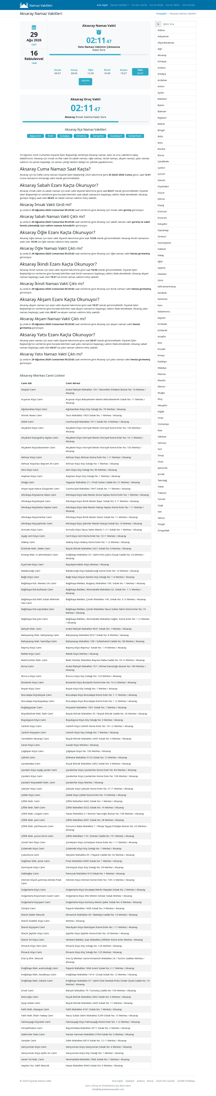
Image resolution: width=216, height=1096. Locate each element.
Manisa (165, 374)
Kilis (162, 342)
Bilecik (165, 123)
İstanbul (166, 273)
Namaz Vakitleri (40, 5)
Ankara (165, 67)
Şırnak (164, 474)
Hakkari (166, 248)
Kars (162, 305)
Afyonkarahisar (174, 42)
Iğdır (165, 261)
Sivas (163, 461)
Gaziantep (168, 230)
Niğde (164, 411)
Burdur (165, 148)
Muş (162, 399)
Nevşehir (167, 405)
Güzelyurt (116, 136)
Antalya (166, 73)
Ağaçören (35, 136)
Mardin (165, 380)
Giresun (166, 236)
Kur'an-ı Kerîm (139, 4)
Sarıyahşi (98, 136)
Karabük (166, 292)
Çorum (165, 173)
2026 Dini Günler (165, 1080)
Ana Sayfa (102, 4)
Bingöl (165, 130)
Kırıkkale (167, 323)
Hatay (164, 255)
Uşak (163, 505)
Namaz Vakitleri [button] (118, 4)
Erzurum (167, 217)
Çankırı (165, 167)
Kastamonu (170, 311)
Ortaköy (81, 136)
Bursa (164, 155)
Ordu (163, 417)
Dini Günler (188, 4)
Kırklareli (167, 330)
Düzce (164, 192)
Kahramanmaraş (175, 286)
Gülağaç (65, 136)
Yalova (165, 517)
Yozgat (165, 524)
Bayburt (166, 117)
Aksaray (166, 55)
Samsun (166, 442)
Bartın (164, 105)
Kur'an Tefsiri (173, 4)
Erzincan (167, 211)
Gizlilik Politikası (186, 1080)
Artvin (164, 86)
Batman (166, 111)
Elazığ (164, 205)
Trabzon (166, 492)
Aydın (164, 92)
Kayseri (165, 317)
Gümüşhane (171, 242)
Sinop (164, 455)
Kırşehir (166, 336)
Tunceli (165, 499)
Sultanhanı (135, 136)
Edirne (164, 198)
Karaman (167, 298)
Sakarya (166, 436)
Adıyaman (168, 36)
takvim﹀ (85, 82)
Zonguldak (169, 530)
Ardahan (167, 80)
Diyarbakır (169, 186)
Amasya (166, 61)
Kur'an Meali (156, 4)
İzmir (163, 280)
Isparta (169, 267)
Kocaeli (165, 349)
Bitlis (163, 136)
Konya (164, 355)
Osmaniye (168, 424)
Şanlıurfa (167, 467)
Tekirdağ (167, 480)
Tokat (163, 486)
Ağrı (162, 48)
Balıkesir (167, 98)
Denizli (165, 180)
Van (162, 511)
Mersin (165, 386)
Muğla (164, 392)
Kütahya (166, 361)
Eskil (50, 136)
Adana (164, 30)
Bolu (162, 142)
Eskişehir (167, 223)
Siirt (162, 449)
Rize (162, 430)
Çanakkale (168, 161)
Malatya (166, 367)
